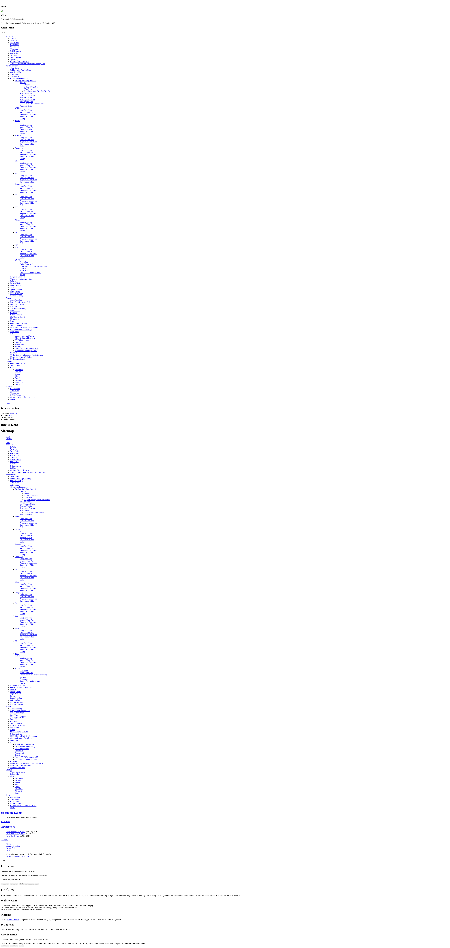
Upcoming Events (11, 812)
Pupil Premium (15, 285)
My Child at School (17, 317)
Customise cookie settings (29, 884)
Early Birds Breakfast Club (20, 302)
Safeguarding (15, 292)
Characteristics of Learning (25, 338)
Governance (14, 45)
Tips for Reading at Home (34, 104)
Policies (13, 281)
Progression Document (28, 114)
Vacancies (14, 49)
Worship (13, 55)
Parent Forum (15, 311)
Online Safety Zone (17, 363)
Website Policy (11, 848)
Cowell (17, 378)
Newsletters (14, 319)
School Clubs (15, 365)
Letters (12, 321)
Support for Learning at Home (26, 351)
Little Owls (19, 370)
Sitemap (9, 439)
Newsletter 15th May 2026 (15, 832)
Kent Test (13, 306)
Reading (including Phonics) (25, 81)
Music (17, 220)
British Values (15, 51)
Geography (19, 184)
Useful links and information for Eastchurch (26, 355)
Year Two (28, 89)
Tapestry (23, 268)
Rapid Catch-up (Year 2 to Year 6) (37, 91)
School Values (15, 57)
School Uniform (16, 325)
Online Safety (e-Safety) (19, 323)
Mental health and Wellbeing (21, 357)
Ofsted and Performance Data (21, 279)
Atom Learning (16, 300)
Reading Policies (26, 106)
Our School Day (16, 72)
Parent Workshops (17, 304)
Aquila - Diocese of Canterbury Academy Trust (27, 64)
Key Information (12, 66)
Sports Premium (16, 289)
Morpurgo (18, 382)
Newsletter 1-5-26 (12, 836)
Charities (13, 353)
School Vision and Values (24, 336)
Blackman (18, 380)
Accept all (14, 884)
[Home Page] (2, 11)
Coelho (17, 384)
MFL (17, 245)
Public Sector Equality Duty (20, 70)
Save (21, 946)
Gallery (22, 119)
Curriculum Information (19, 78)
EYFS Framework (26, 264)
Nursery (27, 85)
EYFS (17, 260)
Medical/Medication (17, 359)
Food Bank (14, 332)
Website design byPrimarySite (17, 856)
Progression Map (26, 129)
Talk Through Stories (27, 95)
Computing (19, 148)
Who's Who (14, 43)
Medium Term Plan (27, 112)
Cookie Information (13, 846)
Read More (5, 840)
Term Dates (14, 68)
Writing (18, 108)
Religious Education (17, 277)
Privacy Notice (15, 283)
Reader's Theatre (26, 97)
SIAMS (13, 38)
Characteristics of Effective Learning (33, 266)
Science (18, 135)
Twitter (10, 416)
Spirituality (14, 59)
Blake (17, 376)
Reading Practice (26, 93)
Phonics (23, 83)
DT (16, 207)
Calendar (13, 313)
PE (16, 233)
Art (16, 195)
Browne (18, 372)
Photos (22, 275)
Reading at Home (26, 102)
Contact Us (14, 47)
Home (8, 437)
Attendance (14, 76)
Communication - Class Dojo (21, 330)
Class (12, 368)
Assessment (24, 270)
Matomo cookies (13, 920)
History (18, 173)
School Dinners (16, 315)
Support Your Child (27, 116)
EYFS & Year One (31, 87)
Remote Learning (16, 296)
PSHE (17, 247)
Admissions (14, 74)
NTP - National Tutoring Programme (24, 327)
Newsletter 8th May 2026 (15, 834)
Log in (8, 403)
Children (9, 361)
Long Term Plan (26, 110)
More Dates (5, 822)
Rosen (17, 374)
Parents (8, 298)
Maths (17, 121)
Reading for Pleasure (27, 100)
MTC (22, 123)
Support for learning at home (30, 273)
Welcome (13, 40)
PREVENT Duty (16, 294)
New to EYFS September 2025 (26, 349)
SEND (12, 287)
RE (16, 161)
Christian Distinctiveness (19, 62)
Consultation (15, 389)
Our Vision (14, 53)
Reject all (5, 884)
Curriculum (24, 262)
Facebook (13, 413)
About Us (9, 36)
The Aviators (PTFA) (18, 308)
